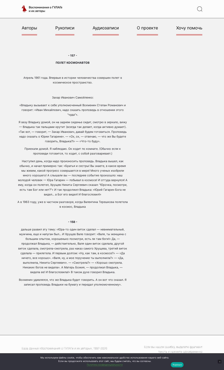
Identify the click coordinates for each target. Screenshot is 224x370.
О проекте (147, 27)
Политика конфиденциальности (105, 364)
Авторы (29, 27)
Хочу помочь (189, 27)
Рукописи (64, 27)
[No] (219, 361)
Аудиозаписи (106, 27)
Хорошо (177, 364)
